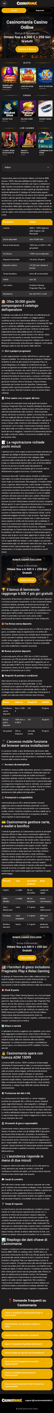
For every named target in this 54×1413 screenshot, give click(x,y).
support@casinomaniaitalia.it (38, 1400)
